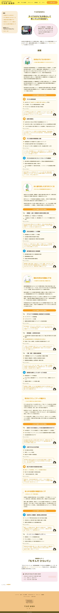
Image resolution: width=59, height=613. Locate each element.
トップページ (17, 594)
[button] (26, 108)
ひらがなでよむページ (31, 594)
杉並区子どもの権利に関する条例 (37, 102)
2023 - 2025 (6, 31)
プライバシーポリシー (26, 596)
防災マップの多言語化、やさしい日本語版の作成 (35, 469)
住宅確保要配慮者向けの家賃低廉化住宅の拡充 (34, 339)
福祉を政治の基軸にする (9, 19)
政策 (18, 2)
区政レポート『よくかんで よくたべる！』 (33, 567)
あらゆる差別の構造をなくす (10, 24)
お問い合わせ (52, 2)
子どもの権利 (23, 2)
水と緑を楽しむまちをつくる (10, 17)
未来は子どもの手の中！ (9, 15)
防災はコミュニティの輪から (10, 21)
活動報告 (36, 2)
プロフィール (30, 2)
